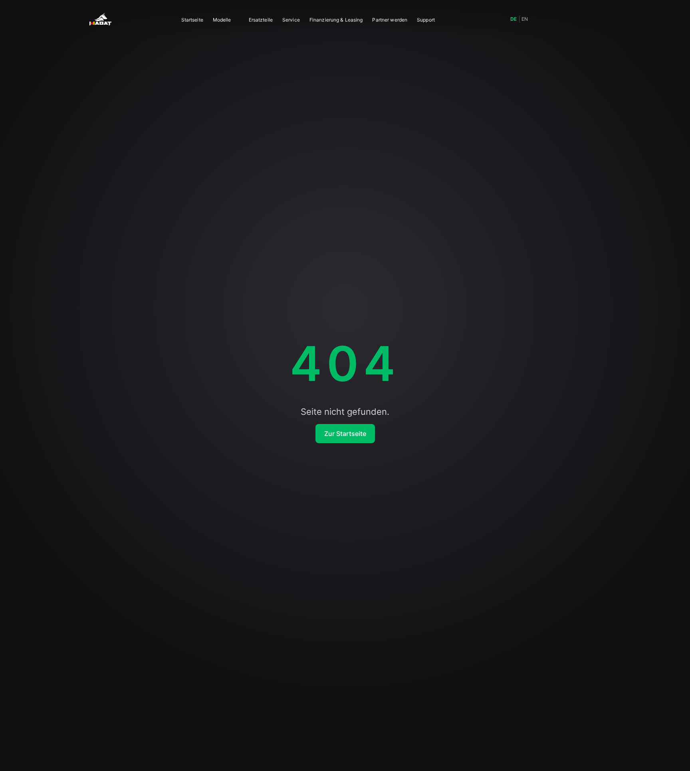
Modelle (222, 20)
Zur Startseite (345, 434)
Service (291, 20)
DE (513, 19)
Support (426, 20)
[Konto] (594, 19)
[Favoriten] (559, 19)
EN (524, 19)
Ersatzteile (261, 20)
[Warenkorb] (576, 19)
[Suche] (541, 19)
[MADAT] (100, 19)
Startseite (192, 20)
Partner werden (389, 20)
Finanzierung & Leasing (336, 20)
